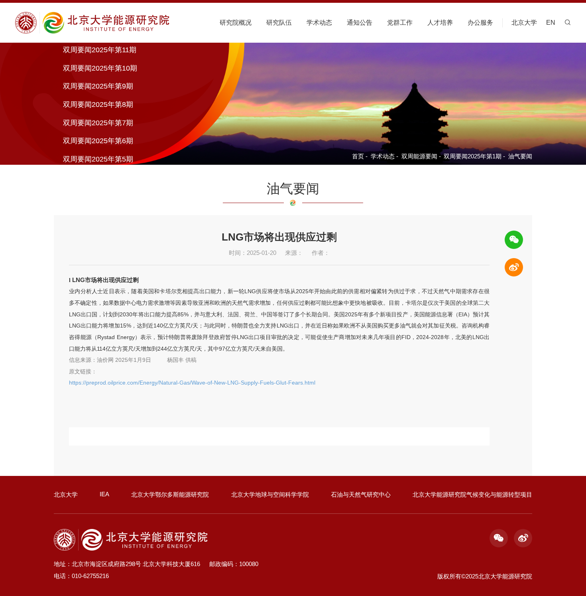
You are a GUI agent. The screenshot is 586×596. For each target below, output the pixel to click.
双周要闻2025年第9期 (98, 87)
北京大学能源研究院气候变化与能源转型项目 (472, 494)
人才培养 (440, 22)
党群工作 (400, 22)
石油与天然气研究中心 (361, 494)
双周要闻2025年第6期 (98, 141)
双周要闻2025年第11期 (99, 50)
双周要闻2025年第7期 (98, 123)
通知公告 (359, 22)
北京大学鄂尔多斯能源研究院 (170, 494)
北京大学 (524, 22)
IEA (104, 494)
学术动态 (319, 22)
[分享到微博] (514, 267)
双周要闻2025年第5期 (98, 159)
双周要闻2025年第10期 (100, 68)
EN (550, 22)
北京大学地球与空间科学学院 (270, 494)
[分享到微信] (514, 240)
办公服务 (480, 22)
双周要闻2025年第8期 (98, 105)
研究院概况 (236, 22)
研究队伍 (279, 22)
